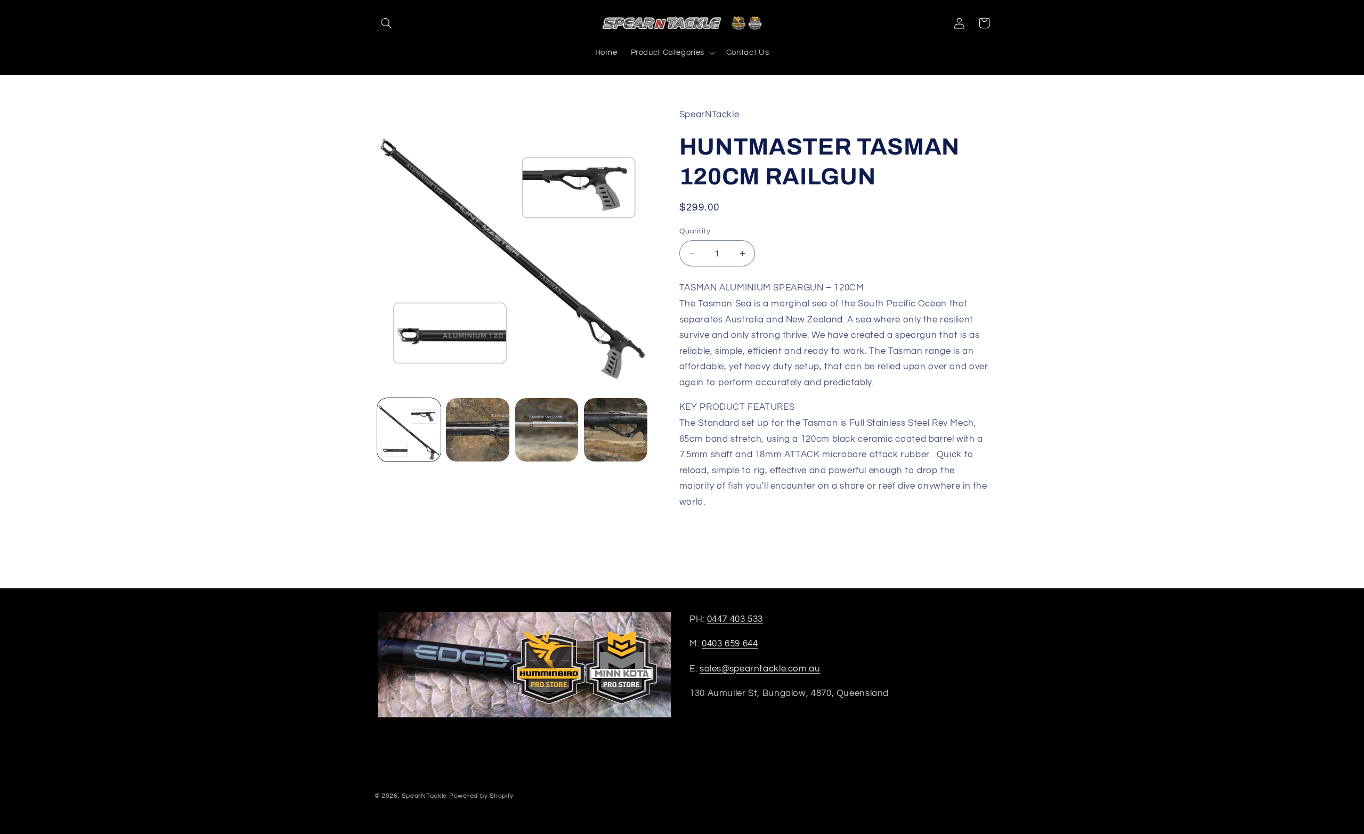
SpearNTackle (424, 796)
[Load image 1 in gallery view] (409, 429)
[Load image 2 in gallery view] (477, 429)
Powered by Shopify (481, 796)
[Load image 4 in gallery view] (615, 429)
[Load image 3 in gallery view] (547, 429)
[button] (387, 23)
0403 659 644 (730, 644)
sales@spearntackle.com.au (760, 669)
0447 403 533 (735, 619)
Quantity (694, 231)
